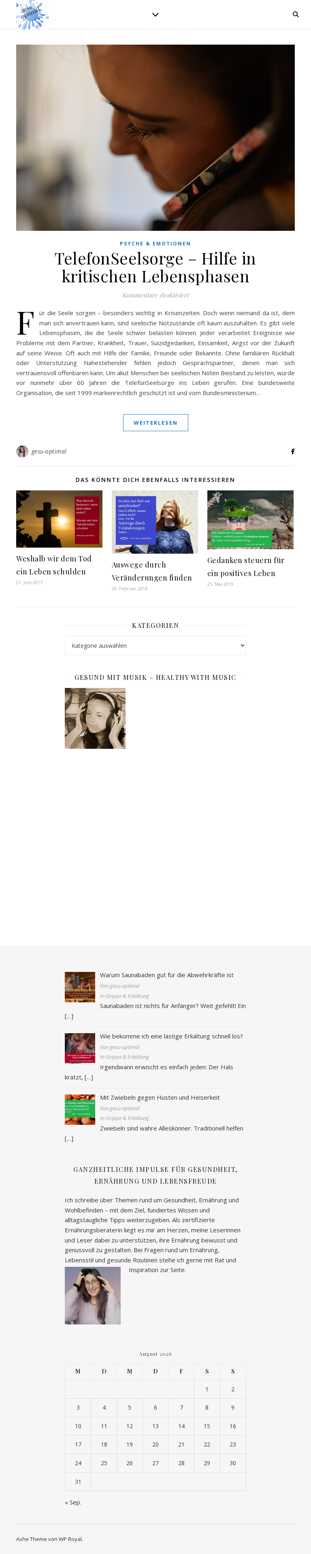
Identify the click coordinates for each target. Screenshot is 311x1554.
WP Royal (70, 1539)
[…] (69, 1016)
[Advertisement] (155, 839)
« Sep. (73, 1502)
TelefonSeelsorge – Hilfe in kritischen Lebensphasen (155, 266)
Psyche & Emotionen (155, 243)
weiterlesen (156, 422)
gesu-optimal (49, 451)
